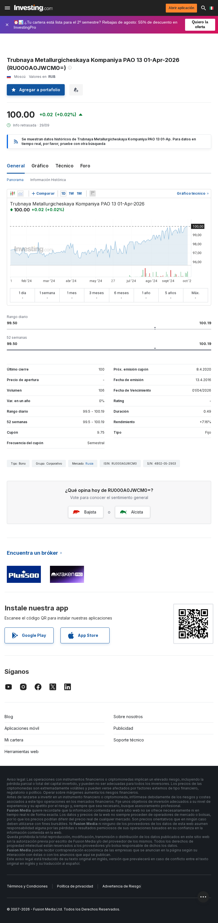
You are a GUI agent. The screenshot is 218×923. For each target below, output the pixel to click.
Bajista (90, 512)
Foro (85, 166)
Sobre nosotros (128, 716)
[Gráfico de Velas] (12, 193)
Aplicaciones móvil (22, 728)
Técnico (64, 166)
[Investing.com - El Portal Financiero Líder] (33, 8)
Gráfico (40, 166)
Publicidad (123, 728)
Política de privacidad (75, 886)
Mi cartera (14, 739)
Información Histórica (48, 180)
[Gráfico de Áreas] (20, 193)
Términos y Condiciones (27, 886)
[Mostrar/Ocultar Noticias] (92, 193)
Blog (9, 716)
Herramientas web (22, 751)
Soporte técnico (129, 739)
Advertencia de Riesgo (121, 886)
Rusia (89, 463)
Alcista (137, 512)
